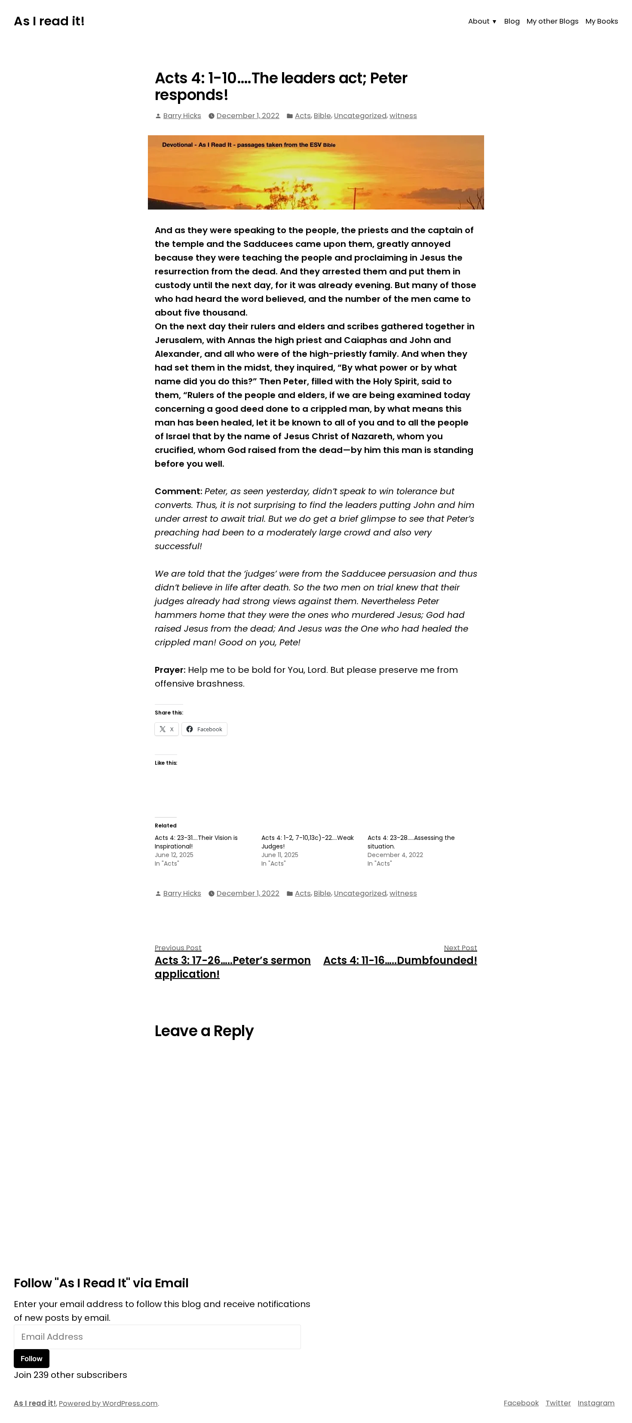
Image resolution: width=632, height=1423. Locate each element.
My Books (602, 21)
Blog (512, 21)
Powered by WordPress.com (108, 1403)
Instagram (596, 1403)
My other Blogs (553, 21)
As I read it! (49, 21)
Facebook (521, 1403)
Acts (303, 116)
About (479, 21)
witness (403, 116)
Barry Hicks (182, 116)
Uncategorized (360, 116)
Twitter (558, 1403)
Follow (32, 1358)
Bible (322, 116)
